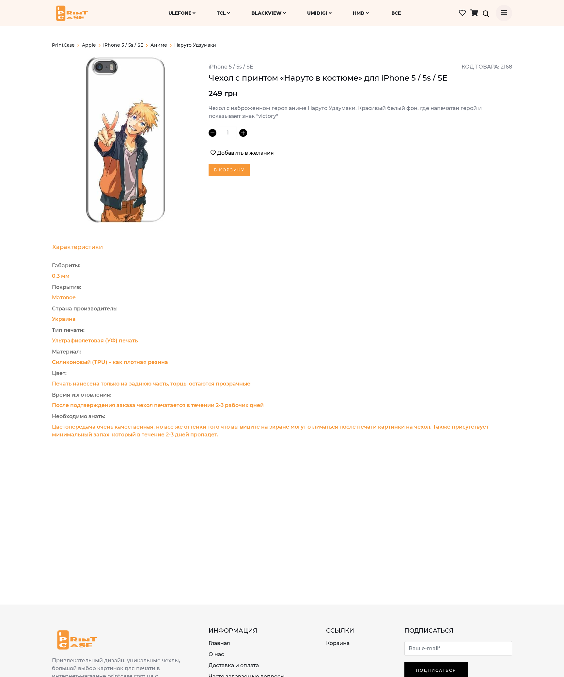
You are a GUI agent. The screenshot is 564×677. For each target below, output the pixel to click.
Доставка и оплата (234, 665)
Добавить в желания (245, 153)
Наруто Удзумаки (195, 45)
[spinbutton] (227, 133)
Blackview (267, 13)
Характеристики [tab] (77, 247)
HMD (359, 13)
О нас (216, 654)
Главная (219, 643)
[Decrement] (212, 133)
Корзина (338, 643)
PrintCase (63, 45)
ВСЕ (396, 13)
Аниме (158, 45)
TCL (222, 13)
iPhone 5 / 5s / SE (123, 45)
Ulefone (180, 13)
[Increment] (243, 133)
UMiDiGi (318, 13)
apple (89, 45)
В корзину (229, 169)
